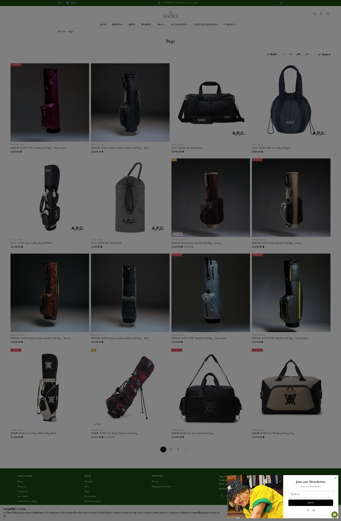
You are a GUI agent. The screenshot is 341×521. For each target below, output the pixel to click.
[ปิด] (335, 478)
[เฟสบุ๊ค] (308, 510)
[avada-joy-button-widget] (334, 514)
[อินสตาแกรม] (314, 510)
